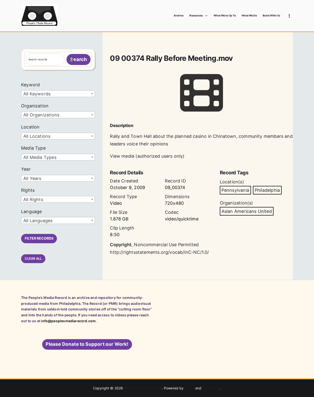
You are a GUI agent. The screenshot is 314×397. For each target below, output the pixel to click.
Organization (35, 105)
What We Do (249, 15)
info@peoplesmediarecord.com (68, 321)
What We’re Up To (225, 15)
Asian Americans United (247, 211)
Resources (196, 15)
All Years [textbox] (32, 178)
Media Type (33, 148)
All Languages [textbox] (37, 220)
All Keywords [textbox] (37, 93)
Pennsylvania (235, 190)
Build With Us (271, 15)
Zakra (189, 388)
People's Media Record (143, 388)
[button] (205, 15)
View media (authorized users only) (147, 156)
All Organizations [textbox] (41, 114)
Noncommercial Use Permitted (166, 244)
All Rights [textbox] (33, 199)
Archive (178, 15)
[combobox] (58, 93)
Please (87, 344)
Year (26, 169)
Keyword (30, 84)
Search (78, 59)
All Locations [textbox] (36, 136)
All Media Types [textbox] (39, 157)
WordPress (211, 388)
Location (30, 126)
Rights (28, 190)
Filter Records (39, 238)
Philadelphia (267, 190)
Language (31, 211)
